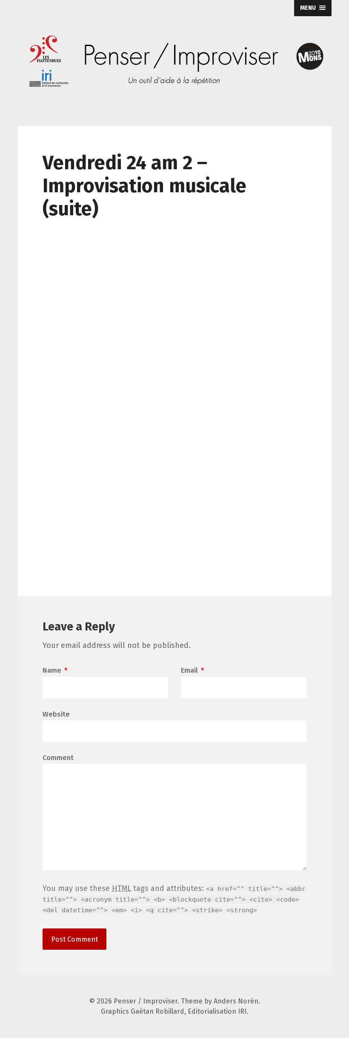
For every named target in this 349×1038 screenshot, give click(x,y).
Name (55, 670)
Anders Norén (236, 1001)
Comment (58, 758)
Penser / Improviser (145, 1001)
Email (192, 670)
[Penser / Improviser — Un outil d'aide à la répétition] (174, 62)
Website (56, 713)
